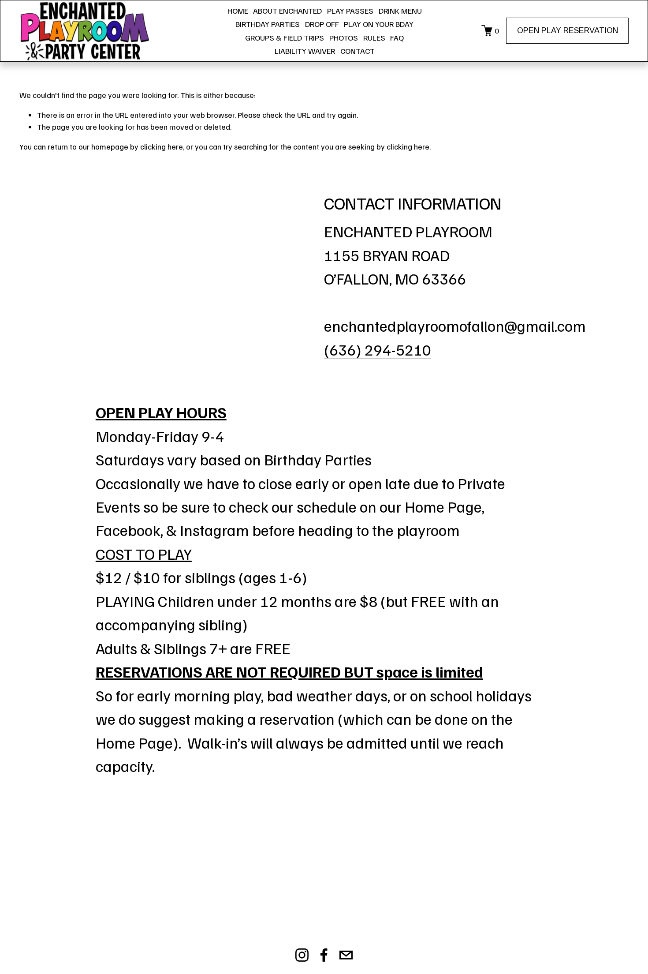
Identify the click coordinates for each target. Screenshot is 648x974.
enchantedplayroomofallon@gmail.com (455, 325)
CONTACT (357, 51)
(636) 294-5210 (377, 349)
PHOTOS (343, 37)
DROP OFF (322, 24)
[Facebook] (324, 955)
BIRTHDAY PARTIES (267, 24)
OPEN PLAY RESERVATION (567, 30)
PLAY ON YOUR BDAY (378, 24)
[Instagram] (302, 955)
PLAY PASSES (350, 10)
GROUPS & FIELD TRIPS (284, 37)
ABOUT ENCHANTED (287, 10)
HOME (237, 10)
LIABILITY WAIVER (305, 51)
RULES (374, 37)
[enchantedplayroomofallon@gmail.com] (346, 955)
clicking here (161, 146)
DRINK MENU (400, 10)
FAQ (397, 37)
